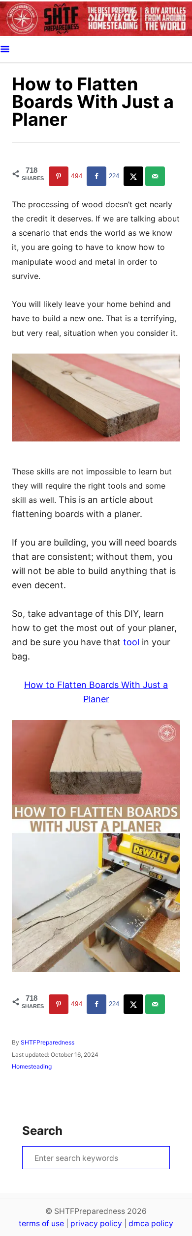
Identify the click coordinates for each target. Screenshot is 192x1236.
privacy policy (96, 1223)
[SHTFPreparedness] (96, 18)
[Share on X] (134, 176)
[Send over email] (156, 176)
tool (131, 642)
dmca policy (150, 1223)
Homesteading (32, 1066)
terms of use (41, 1223)
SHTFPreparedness (47, 1042)
